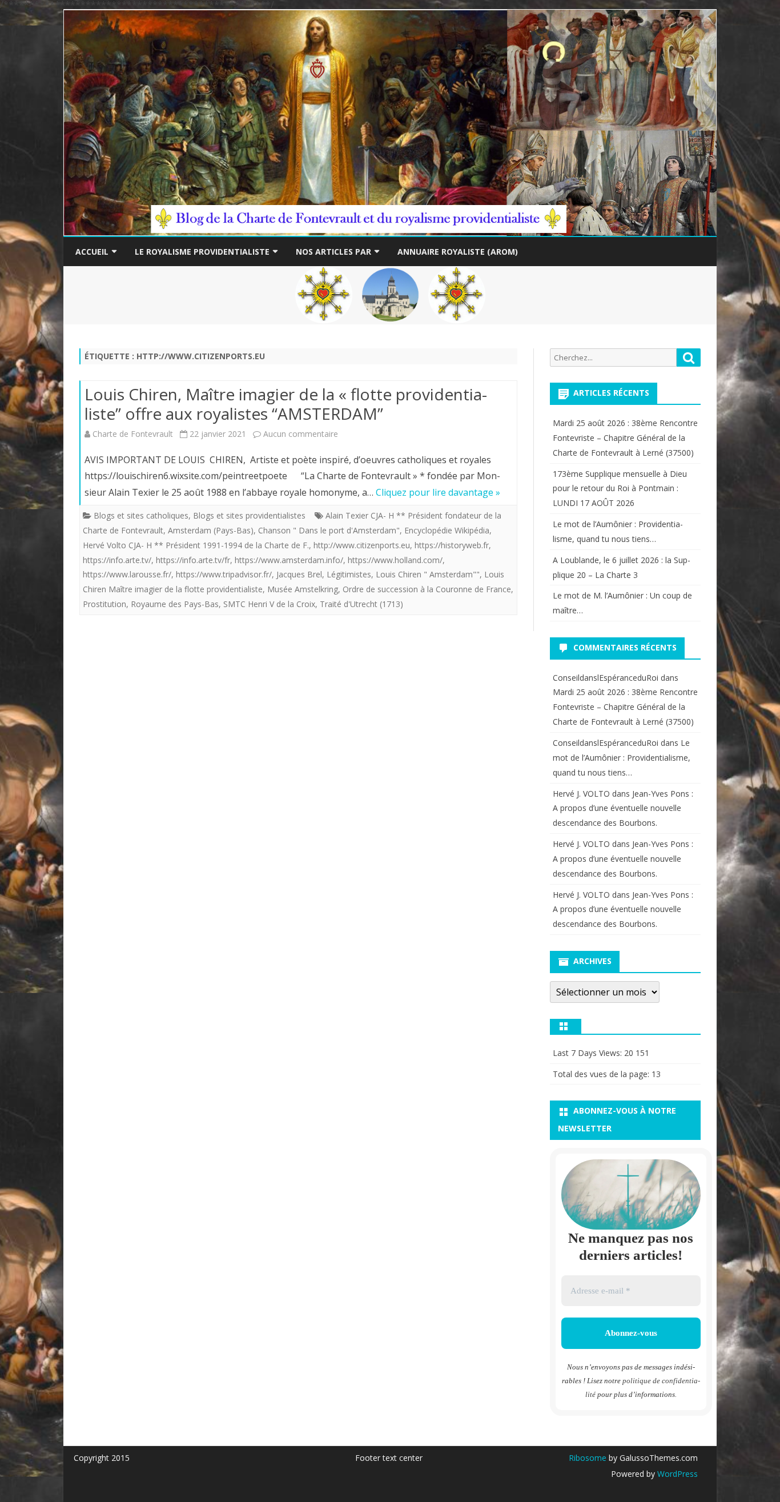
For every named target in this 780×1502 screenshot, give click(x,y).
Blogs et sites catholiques (141, 515)
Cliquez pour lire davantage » (438, 492)
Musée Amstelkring (302, 589)
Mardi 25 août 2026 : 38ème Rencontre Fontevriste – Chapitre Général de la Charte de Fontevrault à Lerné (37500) (625, 437)
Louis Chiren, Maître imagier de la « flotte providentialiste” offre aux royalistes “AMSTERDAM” (286, 403)
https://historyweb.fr (452, 545)
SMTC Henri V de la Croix (269, 604)
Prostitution (104, 604)
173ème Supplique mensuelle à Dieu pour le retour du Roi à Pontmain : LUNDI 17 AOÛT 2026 (620, 488)
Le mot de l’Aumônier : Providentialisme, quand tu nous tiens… (621, 757)
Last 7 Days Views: (588, 1052)
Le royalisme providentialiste (202, 251)
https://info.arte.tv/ (117, 560)
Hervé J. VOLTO (581, 793)
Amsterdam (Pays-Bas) (211, 530)
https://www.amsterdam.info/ (289, 560)
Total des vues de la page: (602, 1074)
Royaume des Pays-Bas (175, 604)
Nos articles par (333, 251)
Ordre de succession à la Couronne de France (427, 589)
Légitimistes (349, 574)
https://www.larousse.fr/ (127, 574)
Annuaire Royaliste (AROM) (457, 251)
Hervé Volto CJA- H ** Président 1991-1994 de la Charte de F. (196, 545)
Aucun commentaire (300, 433)
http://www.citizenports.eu (361, 545)
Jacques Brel (299, 574)
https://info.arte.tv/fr (193, 560)
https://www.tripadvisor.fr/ (224, 574)
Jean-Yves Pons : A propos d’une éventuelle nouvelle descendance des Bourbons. (623, 808)
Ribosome (587, 1457)
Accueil (91, 251)
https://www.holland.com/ (395, 560)
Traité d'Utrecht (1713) (361, 604)
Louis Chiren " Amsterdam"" (428, 574)
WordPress (676, 1473)
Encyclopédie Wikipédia (446, 530)
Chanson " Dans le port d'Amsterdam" (329, 530)
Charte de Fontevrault (133, 433)
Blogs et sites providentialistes (249, 515)
